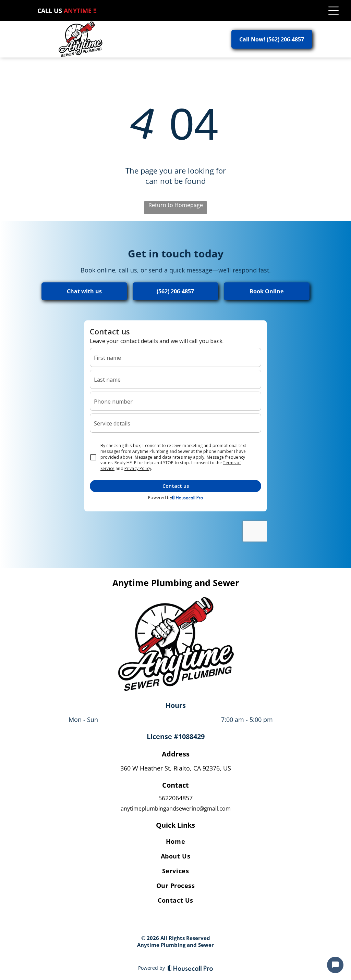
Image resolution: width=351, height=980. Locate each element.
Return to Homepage (175, 205)
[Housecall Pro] (190, 968)
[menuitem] (175, 842)
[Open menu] (333, 10)
